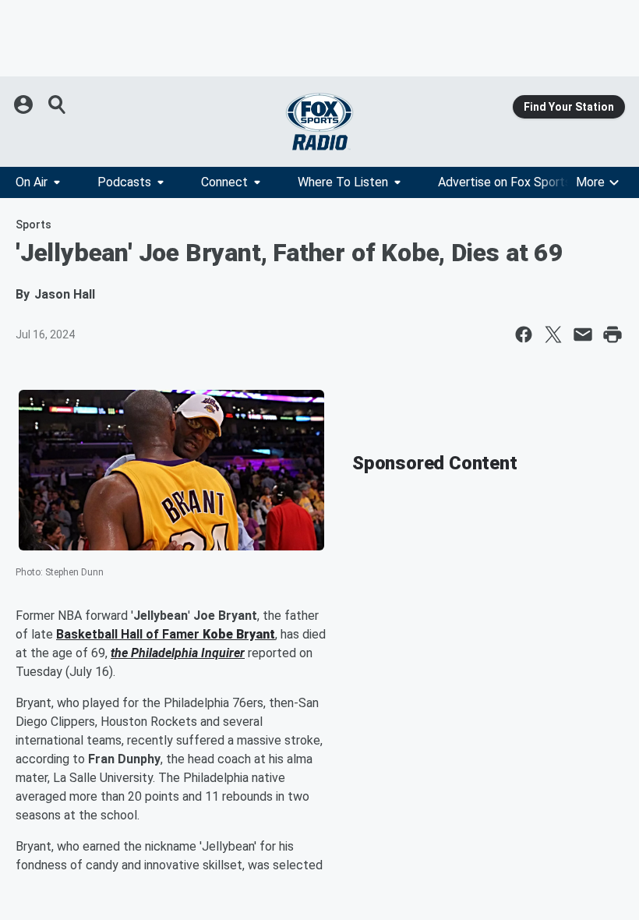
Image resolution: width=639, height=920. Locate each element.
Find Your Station (569, 107)
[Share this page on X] (553, 334)
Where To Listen (343, 182)
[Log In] (25, 104)
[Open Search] (57, 104)
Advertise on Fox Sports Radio (521, 182)
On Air (32, 182)
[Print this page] (612, 334)
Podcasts (124, 182)
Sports (33, 224)
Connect (224, 182)
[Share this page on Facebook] (524, 334)
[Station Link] (319, 121)
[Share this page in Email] (583, 334)
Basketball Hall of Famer (129, 634)
